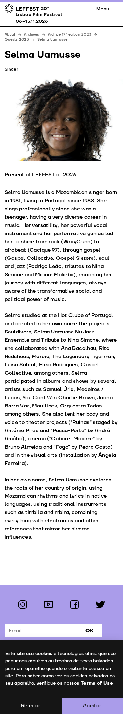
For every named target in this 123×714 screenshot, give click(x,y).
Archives (31, 34)
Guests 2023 (17, 39)
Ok (89, 630)
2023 (69, 174)
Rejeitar (31, 705)
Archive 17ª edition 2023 (70, 34)
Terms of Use (97, 683)
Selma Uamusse (52, 39)
